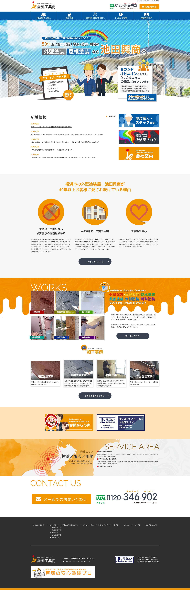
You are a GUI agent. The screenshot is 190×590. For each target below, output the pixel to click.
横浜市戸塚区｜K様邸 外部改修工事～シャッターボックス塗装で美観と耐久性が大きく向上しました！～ (67, 134)
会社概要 (126, 525)
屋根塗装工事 (56, 530)
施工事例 (52, 525)
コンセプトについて (94, 261)
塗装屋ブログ (103, 525)
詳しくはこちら (132, 335)
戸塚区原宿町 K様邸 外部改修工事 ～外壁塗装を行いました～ (52, 150)
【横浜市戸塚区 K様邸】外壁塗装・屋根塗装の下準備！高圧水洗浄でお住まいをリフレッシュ (63, 157)
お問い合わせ (150, 6)
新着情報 (115, 525)
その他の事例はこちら (94, 395)
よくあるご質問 (88, 525)
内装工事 (55, 532)
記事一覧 (112, 116)
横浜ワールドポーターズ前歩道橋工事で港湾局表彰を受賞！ (51, 127)
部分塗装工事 (56, 535)
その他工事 (55, 537)
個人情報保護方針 (151, 525)
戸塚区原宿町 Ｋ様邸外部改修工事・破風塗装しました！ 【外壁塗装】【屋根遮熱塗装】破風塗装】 (65, 142)
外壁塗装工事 (56, 528)
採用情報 (137, 525)
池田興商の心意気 (38, 525)
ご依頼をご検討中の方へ (69, 525)
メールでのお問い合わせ (65, 499)
